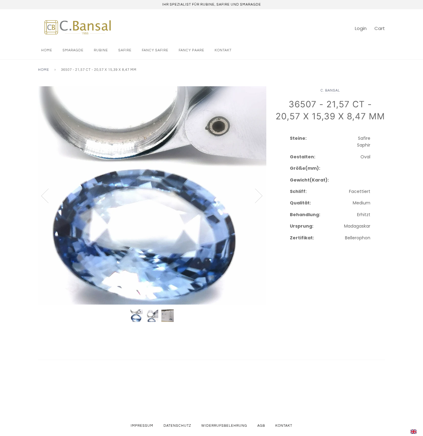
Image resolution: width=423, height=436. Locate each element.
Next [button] (255, 195)
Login (361, 28)
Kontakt (223, 50)
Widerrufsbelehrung (224, 425)
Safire (125, 50)
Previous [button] (48, 195)
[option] (152, 195)
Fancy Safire (155, 50)
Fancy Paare (191, 50)
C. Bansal (330, 90)
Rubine (101, 50)
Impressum (142, 425)
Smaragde (73, 50)
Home (46, 50)
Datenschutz (177, 425)
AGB (261, 425)
